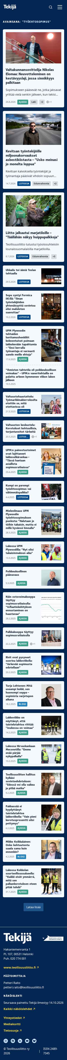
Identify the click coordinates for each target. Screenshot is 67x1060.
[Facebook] (13, 1041)
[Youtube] (27, 1041)
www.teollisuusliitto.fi (20, 967)
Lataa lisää (33, 907)
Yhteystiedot (13, 1018)
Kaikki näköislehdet (18, 1009)
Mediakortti (12, 1024)
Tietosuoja (11, 1030)
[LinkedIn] (20, 1041)
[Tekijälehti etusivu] (10, 7)
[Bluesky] (34, 1041)
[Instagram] (6, 1041)
